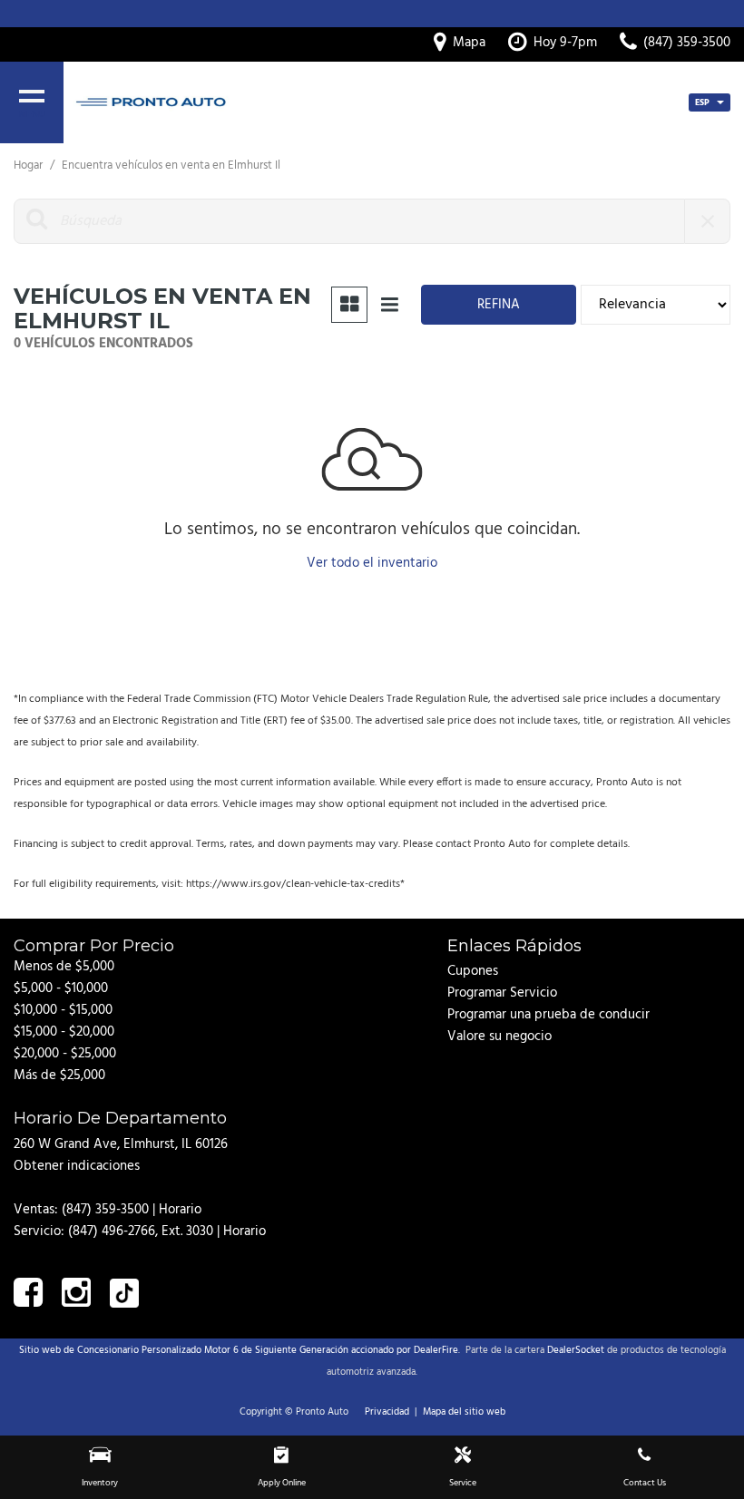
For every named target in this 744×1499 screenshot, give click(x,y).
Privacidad (387, 1412)
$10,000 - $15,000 (63, 1010)
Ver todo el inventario (372, 563)
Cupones (472, 971)
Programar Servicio (502, 993)
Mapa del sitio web (464, 1412)
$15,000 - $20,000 (64, 1032)
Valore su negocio (499, 1036)
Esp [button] (703, 102)
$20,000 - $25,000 (65, 1054)
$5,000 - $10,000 (61, 988)
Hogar (29, 165)
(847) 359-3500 (105, 1210)
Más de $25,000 (59, 1075)
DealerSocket (575, 1350)
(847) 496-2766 (111, 1231)
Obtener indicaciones (77, 1166)
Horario (180, 1210)
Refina (498, 305)
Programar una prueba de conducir (548, 1015)
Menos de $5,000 (64, 967)
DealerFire (436, 1350)
